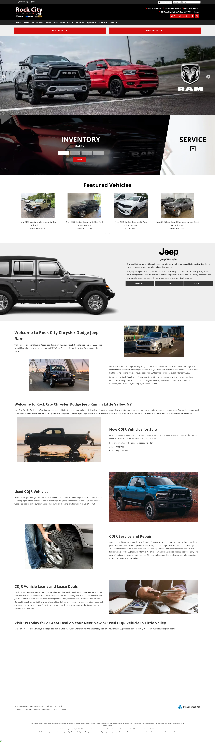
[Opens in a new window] (192, 16)
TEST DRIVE (169, 272)
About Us (17, 698)
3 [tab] (104, 101)
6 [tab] (114, 101)
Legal (55, 698)
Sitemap (63, 698)
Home (18, 22)
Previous (9, 72)
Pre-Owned (37, 22)
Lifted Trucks (52, 22)
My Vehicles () (22, 2)
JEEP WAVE (198, 272)
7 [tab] (117, 101)
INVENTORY (139, 272)
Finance (79, 22)
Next (211, 72)
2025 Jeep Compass (119, 438)
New (26, 22)
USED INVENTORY (155, 30)
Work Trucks (65, 22)
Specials (90, 22)
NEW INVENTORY (60, 30)
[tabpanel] (107, 69)
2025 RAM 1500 (117, 435)
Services (102, 22)
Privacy (37, 698)
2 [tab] (100, 101)
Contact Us (46, 698)
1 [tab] (97, 101)
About (112, 22)
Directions (28, 698)
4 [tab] (107, 101)
